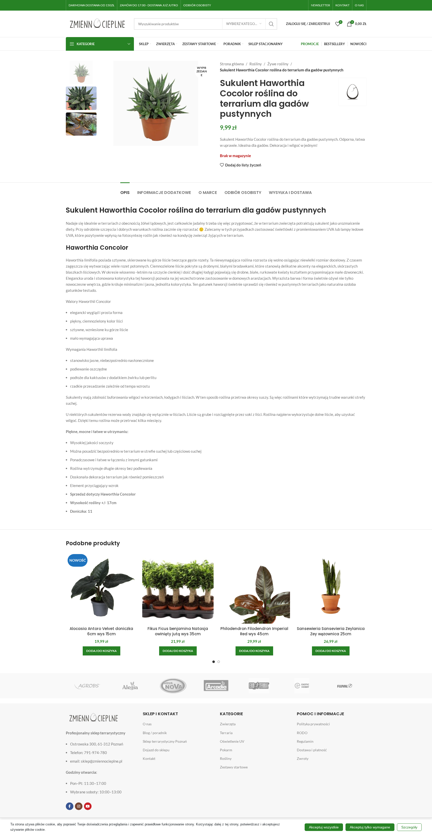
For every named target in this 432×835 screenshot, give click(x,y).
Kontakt (149, 758)
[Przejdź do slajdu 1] (213, 661)
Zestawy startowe (234, 767)
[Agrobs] (87, 685)
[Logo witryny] (97, 23)
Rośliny (255, 64)
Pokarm (226, 750)
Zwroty (302, 758)
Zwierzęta (228, 724)
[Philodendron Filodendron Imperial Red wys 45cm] (254, 588)
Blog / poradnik (155, 733)
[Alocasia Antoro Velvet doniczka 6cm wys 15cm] (101, 588)
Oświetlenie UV (232, 741)
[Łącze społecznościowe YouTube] (88, 806)
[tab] (125, 190)
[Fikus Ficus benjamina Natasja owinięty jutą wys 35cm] (178, 588)
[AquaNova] (173, 685)
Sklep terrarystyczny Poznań (165, 741)
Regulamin (305, 741)
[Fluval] (344, 685)
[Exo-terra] (259, 685)
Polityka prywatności (313, 724)
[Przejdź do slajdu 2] (218, 661)
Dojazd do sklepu (156, 750)
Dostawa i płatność (312, 750)
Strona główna (232, 64)
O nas (147, 724)
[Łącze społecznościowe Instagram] (78, 806)
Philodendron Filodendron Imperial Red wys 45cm (254, 631)
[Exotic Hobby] (301, 685)
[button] (101, 650)
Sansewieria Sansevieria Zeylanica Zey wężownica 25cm (331, 631)
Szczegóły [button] (409, 827)
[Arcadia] (215, 685)
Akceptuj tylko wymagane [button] (370, 827)
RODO (302, 733)
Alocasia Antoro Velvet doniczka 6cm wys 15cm (101, 631)
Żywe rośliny (278, 64)
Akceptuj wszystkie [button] (324, 827)
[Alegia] (130, 685)
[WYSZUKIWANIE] (271, 24)
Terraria (226, 733)
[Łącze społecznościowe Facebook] (69, 806)
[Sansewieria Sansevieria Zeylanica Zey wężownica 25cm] (330, 588)
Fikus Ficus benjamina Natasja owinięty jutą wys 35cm (178, 631)
